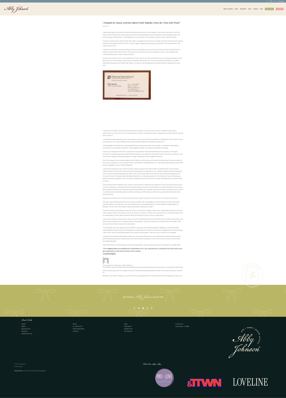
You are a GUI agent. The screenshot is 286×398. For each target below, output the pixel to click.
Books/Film (243, 9)
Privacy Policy (18, 366)
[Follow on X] (147, 308)
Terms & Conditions (20, 364)
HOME (23, 324)
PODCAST (24, 331)
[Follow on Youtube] (143, 308)
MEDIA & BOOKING (78, 329)
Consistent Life (26, 333)
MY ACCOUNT (128, 331)
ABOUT (23, 326)
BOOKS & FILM (25, 329)
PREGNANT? (128, 326)
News (249, 9)
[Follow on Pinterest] (152, 308)
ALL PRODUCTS (77, 326)
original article (112, 248)
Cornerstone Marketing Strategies (34, 371)
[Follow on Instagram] (139, 308)
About (236, 9)
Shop (261, 9)
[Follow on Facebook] (134, 308)
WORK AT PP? (128, 329)
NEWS (75, 324)
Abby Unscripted (228, 9)
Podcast (255, 9)
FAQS (125, 324)
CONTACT (76, 331)
